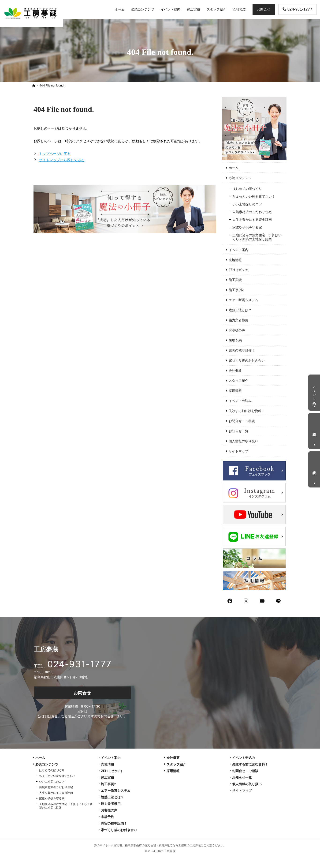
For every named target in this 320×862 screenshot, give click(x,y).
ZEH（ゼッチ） (240, 270)
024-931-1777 (79, 664)
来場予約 (235, 340)
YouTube (262, 600)
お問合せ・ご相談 (242, 421)
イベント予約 (314, 392)
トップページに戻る (55, 153)
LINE (278, 600)
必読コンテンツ (240, 178)
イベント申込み (240, 401)
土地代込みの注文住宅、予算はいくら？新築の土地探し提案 (257, 237)
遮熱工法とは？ (240, 310)
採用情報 (235, 391)
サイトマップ (238, 451)
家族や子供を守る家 (247, 227)
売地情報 (235, 260)
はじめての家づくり (247, 189)
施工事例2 (236, 290)
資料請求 (314, 468)
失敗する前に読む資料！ (247, 411)
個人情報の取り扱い (243, 441)
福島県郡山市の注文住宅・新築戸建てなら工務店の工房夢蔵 (163, 845)
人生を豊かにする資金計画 (252, 219)
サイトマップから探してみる (62, 160)
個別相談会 (314, 430)
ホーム (233, 168)
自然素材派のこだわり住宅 (252, 212)
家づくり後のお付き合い (247, 360)
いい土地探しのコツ (247, 204)
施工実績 (235, 280)
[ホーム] (33, 85)
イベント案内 (238, 250)
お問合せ (82, 692)
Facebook (230, 600)
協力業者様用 (238, 320)
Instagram (246, 600)
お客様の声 (237, 330)
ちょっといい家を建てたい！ (253, 196)
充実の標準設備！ (242, 350)
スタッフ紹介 (238, 380)
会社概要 (235, 370)
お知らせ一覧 (238, 431)
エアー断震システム (243, 300)
